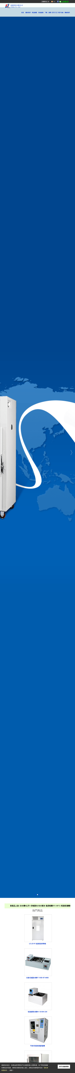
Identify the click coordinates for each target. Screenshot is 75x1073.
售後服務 (40, 12)
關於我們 (28, 12)
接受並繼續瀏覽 (64, 1066)
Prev (6, 452)
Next (68, 452)
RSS (54, 1)
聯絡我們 (67, 12)
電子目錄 (60, 12)
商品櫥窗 (34, 12)
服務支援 (55, 12)
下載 (46, 12)
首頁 (22, 12)
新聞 (50, 12)
